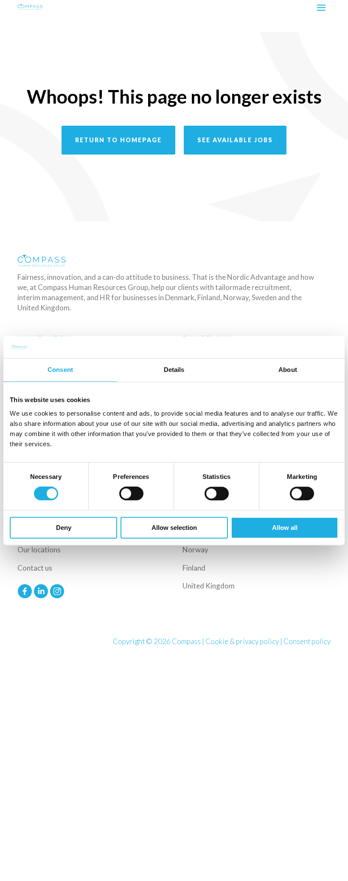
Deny (63, 527)
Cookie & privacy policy (242, 641)
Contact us (34, 567)
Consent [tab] (60, 369)
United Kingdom (208, 585)
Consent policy (307, 641)
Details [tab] (174, 369)
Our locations (39, 549)
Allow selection (174, 527)
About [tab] (287, 369)
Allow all (284, 527)
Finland (193, 567)
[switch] (131, 494)
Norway (195, 549)
